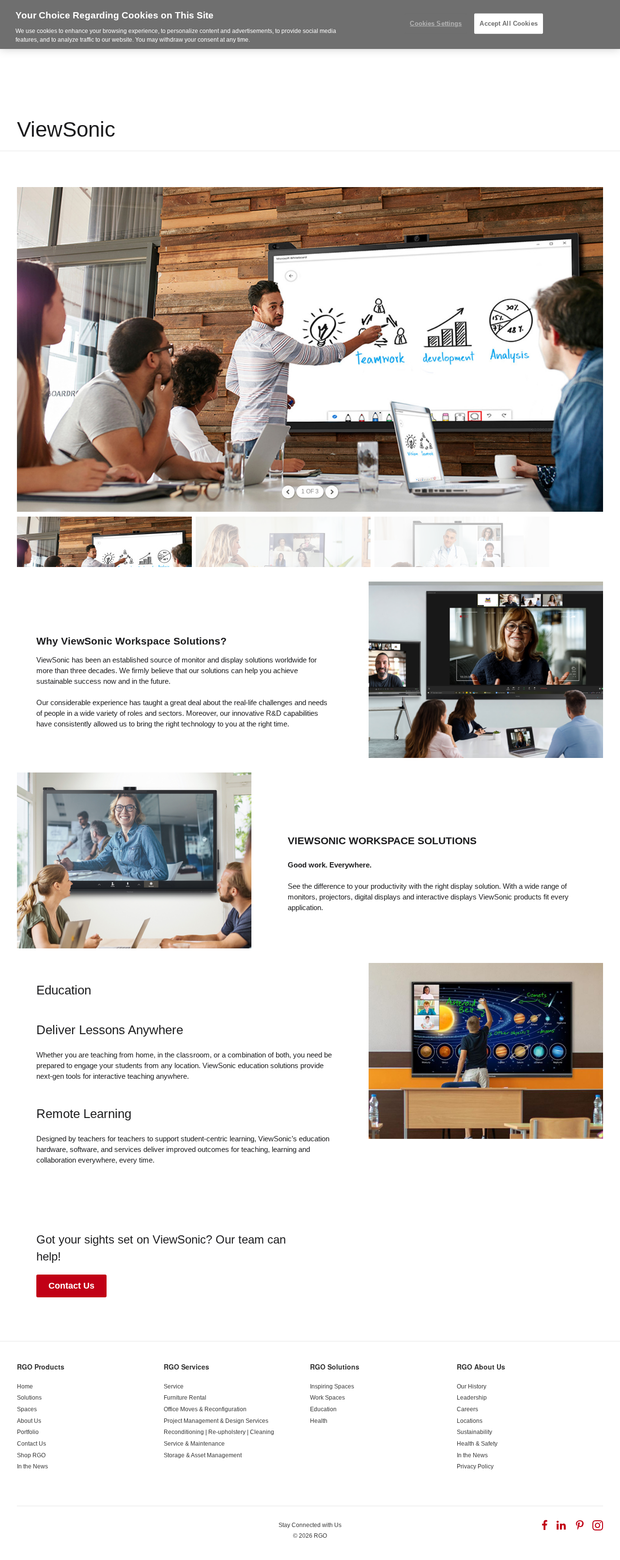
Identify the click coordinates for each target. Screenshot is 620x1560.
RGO (320, 1535)
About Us (29, 1421)
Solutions (29, 1397)
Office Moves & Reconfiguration (205, 1409)
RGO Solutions (334, 1366)
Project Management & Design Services (216, 1421)
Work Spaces (327, 1397)
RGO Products (40, 1366)
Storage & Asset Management (203, 1455)
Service (174, 1386)
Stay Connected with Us (310, 1525)
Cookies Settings (436, 23)
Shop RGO (31, 1455)
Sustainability (474, 1432)
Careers (467, 1409)
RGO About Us (481, 1366)
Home (25, 1386)
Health (318, 1421)
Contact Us (71, 1286)
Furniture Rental (185, 1397)
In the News (32, 1466)
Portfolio (28, 1432)
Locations (469, 1421)
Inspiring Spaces (332, 1386)
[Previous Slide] (288, 492)
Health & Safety (477, 1443)
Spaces (27, 1409)
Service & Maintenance (194, 1443)
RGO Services (186, 1366)
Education (323, 1409)
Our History (471, 1386)
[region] (310, 24)
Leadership (472, 1397)
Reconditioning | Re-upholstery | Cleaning (219, 1432)
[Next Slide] (332, 492)
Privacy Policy (475, 1466)
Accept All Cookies (508, 23)
